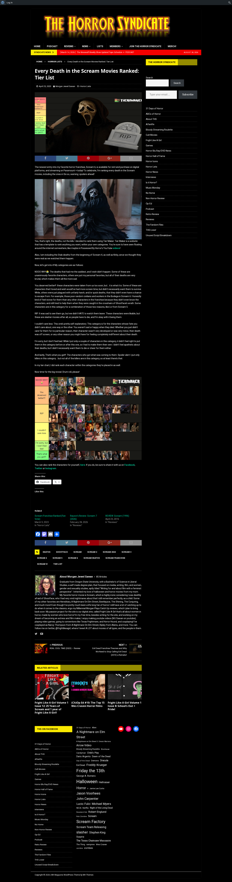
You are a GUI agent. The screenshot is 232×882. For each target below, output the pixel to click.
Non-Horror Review (155, 198)
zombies (88, 848)
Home (37, 46)
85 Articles (101, 576)
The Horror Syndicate (161, 62)
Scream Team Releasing (91, 827)
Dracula (104, 760)
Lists (100, 46)
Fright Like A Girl (154, 140)
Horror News (152, 172)
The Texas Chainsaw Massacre (93, 840)
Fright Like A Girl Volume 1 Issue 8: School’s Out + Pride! (124, 706)
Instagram (50, 468)
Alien (94, 728)
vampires (90, 844)
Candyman (81, 753)
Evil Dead (80, 765)
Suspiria (80, 836)
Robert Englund (97, 811)
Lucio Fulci (83, 804)
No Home (150, 193)
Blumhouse (105, 749)
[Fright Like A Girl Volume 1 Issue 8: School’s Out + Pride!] (125, 686)
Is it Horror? (151, 182)
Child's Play (93, 752)
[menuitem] (3, 2)
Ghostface (62, 552)
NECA (78, 808)
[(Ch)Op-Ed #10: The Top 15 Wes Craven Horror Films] (88, 686)
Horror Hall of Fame (155, 156)
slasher (82, 832)
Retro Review (152, 214)
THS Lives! (151, 230)
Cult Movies (151, 135)
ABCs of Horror (153, 114)
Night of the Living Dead (101, 808)
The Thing (80, 844)
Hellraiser (104, 782)
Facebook (129, 465)
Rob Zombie (81, 816)
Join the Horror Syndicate (145, 46)
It (87, 789)
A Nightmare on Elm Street (90, 734)
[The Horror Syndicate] (106, 41)
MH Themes (88, 875)
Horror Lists (85, 86)
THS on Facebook (47, 728)
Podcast (52, 46)
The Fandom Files (154, 225)
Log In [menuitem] (10, 2)
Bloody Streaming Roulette (159, 129)
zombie (79, 848)
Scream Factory (90, 821)
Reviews (68, 46)
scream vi (42, 564)
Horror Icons (152, 161)
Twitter (38, 468)
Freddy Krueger (96, 765)
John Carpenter (87, 799)
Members (115, 46)
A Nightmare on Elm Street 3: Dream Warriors (93, 741)
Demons (95, 760)
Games (149, 145)
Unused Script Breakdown (159, 235)
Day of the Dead (83, 761)
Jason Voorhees (88, 793)
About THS (151, 119)
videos (116, 248)
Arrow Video (83, 745)
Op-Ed (149, 203)
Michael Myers (101, 804)
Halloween (87, 781)
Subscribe (187, 94)
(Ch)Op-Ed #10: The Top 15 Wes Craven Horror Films (87, 704)
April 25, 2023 (45, 86)
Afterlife (150, 124)
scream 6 (73, 558)
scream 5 (57, 558)
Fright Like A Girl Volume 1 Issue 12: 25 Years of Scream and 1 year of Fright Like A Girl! (51, 707)
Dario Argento (83, 756)
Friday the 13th (90, 770)
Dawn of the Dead (101, 756)
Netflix (86, 808)
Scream (77, 552)
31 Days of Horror (154, 108)
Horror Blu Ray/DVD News (158, 150)
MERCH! (172, 46)
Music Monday (153, 187)
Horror (81, 788)
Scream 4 (42, 558)
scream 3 (126, 552)
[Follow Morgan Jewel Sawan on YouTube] (40, 633)
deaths (46, 552)
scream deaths (91, 558)
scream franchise (115, 558)
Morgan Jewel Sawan (65, 86)
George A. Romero (86, 775)
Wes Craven (101, 844)
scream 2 (92, 552)
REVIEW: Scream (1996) (117, 516)
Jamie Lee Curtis (96, 788)
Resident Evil (81, 812)
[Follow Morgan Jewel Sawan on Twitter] (36, 633)
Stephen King (97, 832)
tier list (57, 564)
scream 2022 (109, 552)
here (82, 465)
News (85, 46)
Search (149, 77)
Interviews (151, 177)
